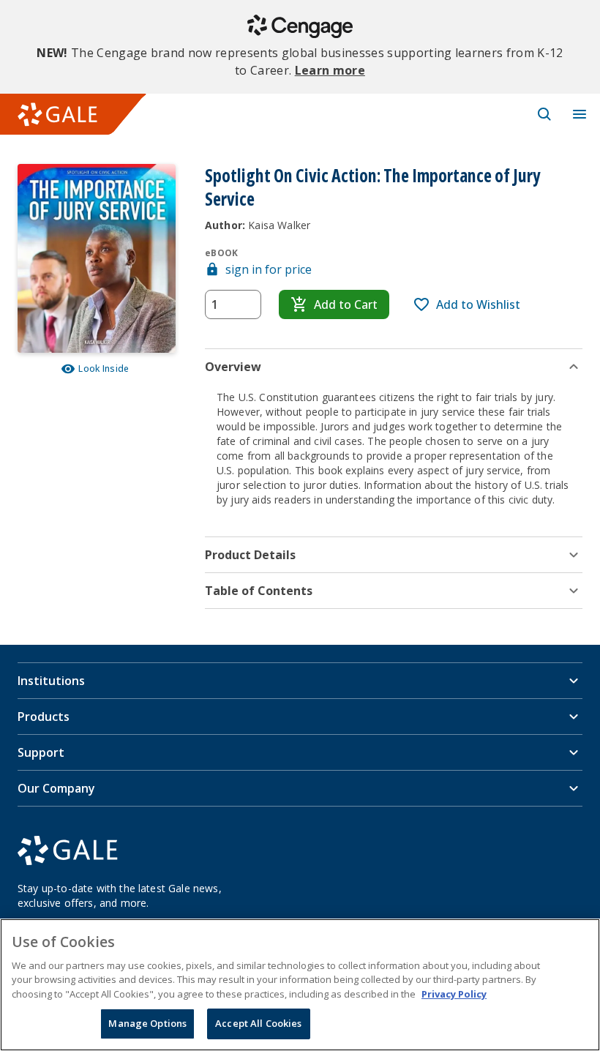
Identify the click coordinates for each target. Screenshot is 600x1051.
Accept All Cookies (258, 1023)
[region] (300, 985)
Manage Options (147, 1023)
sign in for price (268, 269)
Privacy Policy (454, 993)
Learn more (330, 70)
